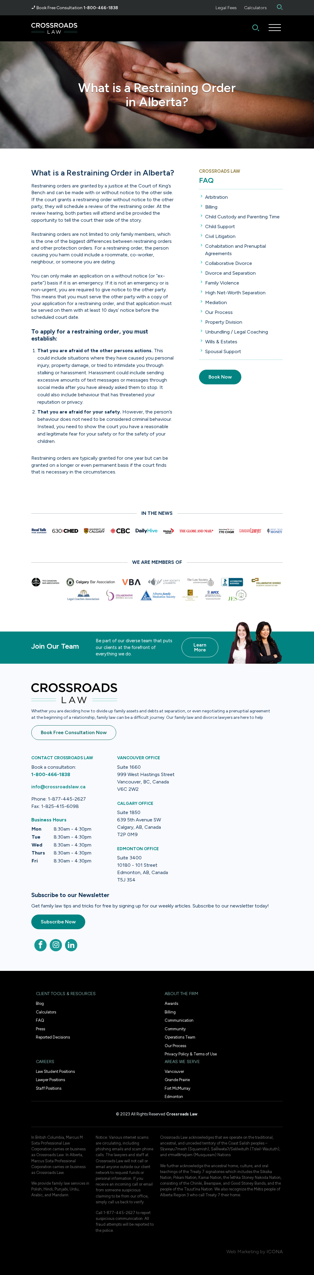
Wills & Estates (221, 342)
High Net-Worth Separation (235, 293)
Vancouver (174, 1071)
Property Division (223, 322)
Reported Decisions (53, 1037)
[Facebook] (40, 945)
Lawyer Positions (50, 1079)
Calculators (255, 7)
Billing (211, 207)
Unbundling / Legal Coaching (236, 332)
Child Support (220, 226)
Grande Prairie (177, 1079)
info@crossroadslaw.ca (58, 787)
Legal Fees (226, 7)
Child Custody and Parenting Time (242, 217)
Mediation (216, 302)
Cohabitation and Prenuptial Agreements (235, 249)
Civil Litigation (220, 236)
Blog (40, 1003)
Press (40, 1029)
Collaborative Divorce (228, 263)
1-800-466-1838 (100, 7)
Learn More (199, 647)
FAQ (206, 180)
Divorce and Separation (230, 273)
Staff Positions (48, 1088)
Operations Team (180, 1037)
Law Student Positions (55, 1071)
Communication (179, 1020)
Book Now (220, 377)
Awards (171, 1003)
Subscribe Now (58, 922)
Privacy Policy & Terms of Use (191, 1054)
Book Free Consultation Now (74, 732)
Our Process (219, 312)
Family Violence (222, 283)
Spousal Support (223, 351)
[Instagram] (56, 945)
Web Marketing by (245, 1251)
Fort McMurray (177, 1088)
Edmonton (174, 1096)
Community (175, 1029)
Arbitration (216, 197)
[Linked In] (71, 945)
